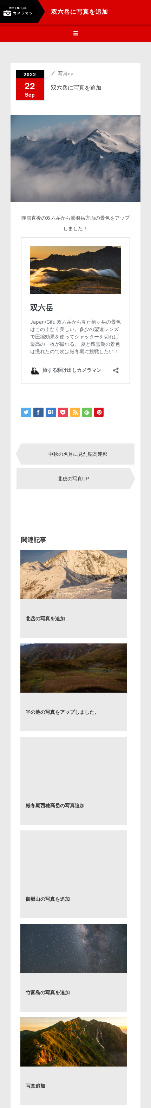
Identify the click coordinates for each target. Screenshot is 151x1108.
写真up (65, 73)
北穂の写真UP (73, 478)
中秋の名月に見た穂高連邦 (77, 454)
